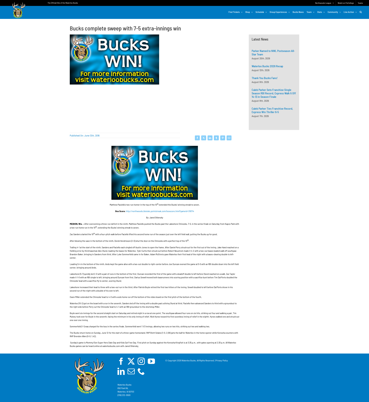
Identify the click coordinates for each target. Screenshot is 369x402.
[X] (203, 138)
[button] (361, 12)
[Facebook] (197, 138)
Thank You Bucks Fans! (265, 78)
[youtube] (151, 361)
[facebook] (121, 361)
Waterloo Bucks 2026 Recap (267, 66)
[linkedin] (121, 371)
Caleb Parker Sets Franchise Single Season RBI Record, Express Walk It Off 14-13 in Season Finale (274, 93)
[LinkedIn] (210, 138)
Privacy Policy (222, 360)
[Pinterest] (223, 138)
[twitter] (131, 361)
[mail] (131, 371)
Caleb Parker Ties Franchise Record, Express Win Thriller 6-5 (272, 110)
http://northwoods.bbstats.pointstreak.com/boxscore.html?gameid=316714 (160, 211)
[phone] (141, 371)
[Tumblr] (216, 138)
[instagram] (141, 361)
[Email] (229, 138)
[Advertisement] (274, 164)
